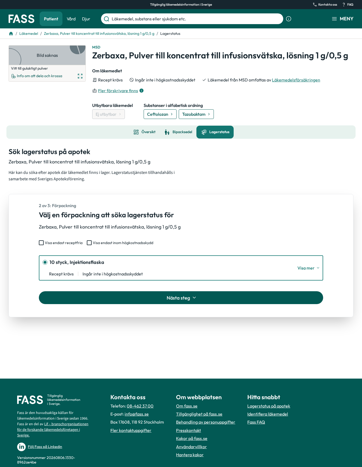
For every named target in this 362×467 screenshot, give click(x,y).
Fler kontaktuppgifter (130, 430)
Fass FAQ (256, 422)
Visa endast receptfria (64, 242)
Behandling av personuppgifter (205, 422)
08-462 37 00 (140, 406)
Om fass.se (186, 406)
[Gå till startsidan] (21, 18)
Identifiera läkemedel (267, 414)
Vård (71, 18)
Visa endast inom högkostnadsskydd (123, 242)
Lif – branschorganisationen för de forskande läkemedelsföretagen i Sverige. (52, 429)
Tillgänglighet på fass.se (199, 414)
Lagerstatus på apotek (268, 406)
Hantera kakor (190, 454)
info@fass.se (137, 414)
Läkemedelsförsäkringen (296, 80)
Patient (51, 18)
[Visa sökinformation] (288, 18)
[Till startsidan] (11, 33)
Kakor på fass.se (191, 438)
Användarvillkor (191, 446)
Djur (86, 18)
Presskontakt (188, 430)
